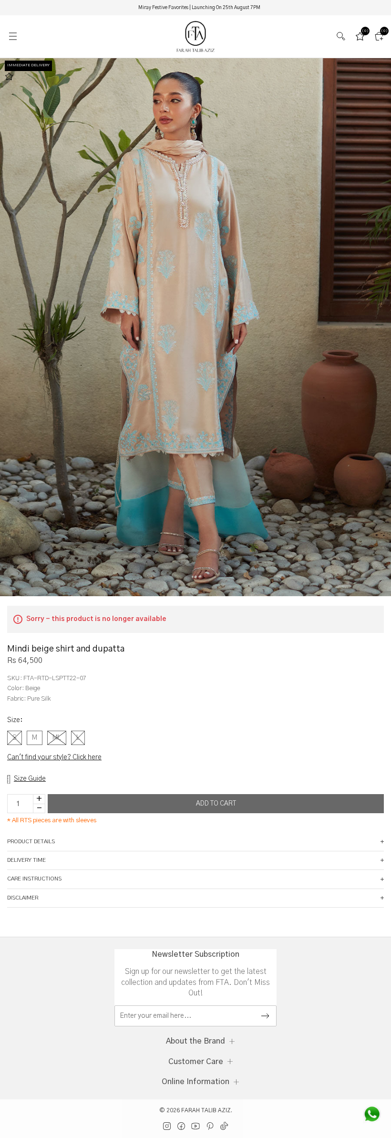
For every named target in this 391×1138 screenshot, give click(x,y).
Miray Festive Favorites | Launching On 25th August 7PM (199, 7)
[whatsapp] (372, 1114)
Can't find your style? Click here (54, 757)
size (14, 720)
